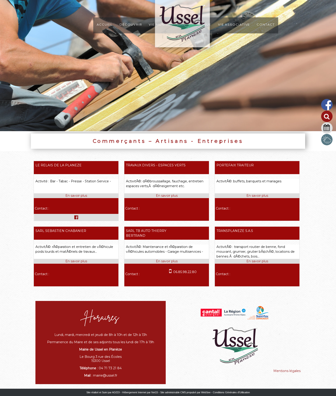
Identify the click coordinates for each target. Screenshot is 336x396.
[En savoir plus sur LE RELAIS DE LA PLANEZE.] (76, 195)
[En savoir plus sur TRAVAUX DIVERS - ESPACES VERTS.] (166, 195)
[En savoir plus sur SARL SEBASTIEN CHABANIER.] (76, 261)
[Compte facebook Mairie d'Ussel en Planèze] (327, 110)
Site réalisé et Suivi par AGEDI (103, 392)
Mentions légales (287, 371)
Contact (266, 24)
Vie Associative (234, 24)
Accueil (105, 24)
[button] (328, 118)
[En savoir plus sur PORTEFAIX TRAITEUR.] (257, 195)
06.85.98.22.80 (185, 272)
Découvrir (131, 24)
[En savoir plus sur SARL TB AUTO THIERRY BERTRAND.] (166, 261)
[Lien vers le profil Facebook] (76, 217)
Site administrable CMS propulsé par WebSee (185, 392)
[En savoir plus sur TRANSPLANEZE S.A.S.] (257, 261)
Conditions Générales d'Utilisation (231, 392)
